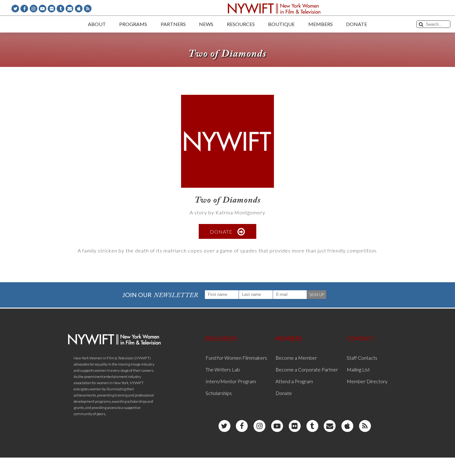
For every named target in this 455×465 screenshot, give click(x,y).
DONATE (221, 231)
